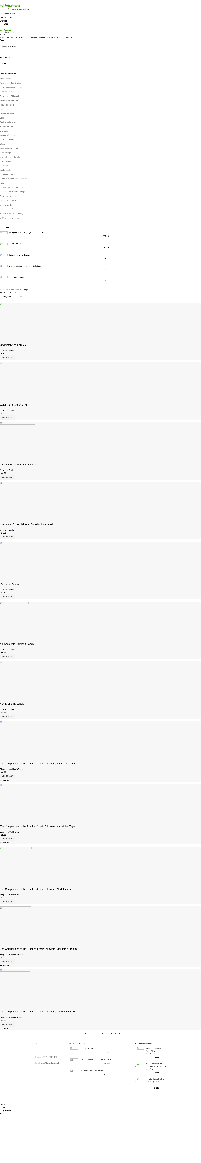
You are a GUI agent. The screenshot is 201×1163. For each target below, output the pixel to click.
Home (2, 290)
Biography (4, 118)
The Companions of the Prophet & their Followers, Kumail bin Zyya (37, 826)
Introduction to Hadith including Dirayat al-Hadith (155, 1081)
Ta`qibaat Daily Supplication (91, 1071)
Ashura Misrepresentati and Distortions (25, 266)
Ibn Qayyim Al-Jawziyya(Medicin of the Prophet (28, 233)
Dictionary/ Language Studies (12, 187)
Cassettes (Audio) (7, 174)
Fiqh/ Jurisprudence (8, 105)
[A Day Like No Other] (4, 246)
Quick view (9, 340)
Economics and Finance (10, 113)
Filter (4, 63)
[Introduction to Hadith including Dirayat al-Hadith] (140, 1084)
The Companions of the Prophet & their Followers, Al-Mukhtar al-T (37, 889)
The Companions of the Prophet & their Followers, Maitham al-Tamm (38, 948)
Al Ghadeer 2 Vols (87, 1048)
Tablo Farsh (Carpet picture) (11, 214)
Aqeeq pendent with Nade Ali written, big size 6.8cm (154, 1051)
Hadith (2, 109)
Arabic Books (5, 79)
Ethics (2, 144)
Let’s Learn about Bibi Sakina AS (18, 464)
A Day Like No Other (17, 244)
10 (120, 1033)
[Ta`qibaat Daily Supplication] (74, 1073)
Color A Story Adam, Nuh (14, 404)
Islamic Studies (6, 92)
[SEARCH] (198, 46)
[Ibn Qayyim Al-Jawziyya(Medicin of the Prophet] (4, 235)
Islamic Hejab (5, 161)
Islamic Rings (5, 153)
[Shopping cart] (0, 27)
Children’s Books (7, 140)
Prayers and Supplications (11, 83)
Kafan (2, 183)
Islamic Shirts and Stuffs (10, 157)
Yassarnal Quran (9, 584)
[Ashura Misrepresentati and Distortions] (4, 268)
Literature (4, 131)
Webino (126, 1099)
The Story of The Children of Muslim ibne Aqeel (26, 524)
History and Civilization (9, 127)
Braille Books (5, 170)
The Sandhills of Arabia (19, 277)
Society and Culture (8, 122)
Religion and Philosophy (10, 96)
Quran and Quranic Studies (11, 87)
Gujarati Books (6, 205)
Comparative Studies (8, 200)
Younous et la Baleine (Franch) (17, 644)
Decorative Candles (8, 196)
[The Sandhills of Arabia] (4, 280)
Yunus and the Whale (12, 703)
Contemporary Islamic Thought (12, 192)
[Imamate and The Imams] (4, 257)
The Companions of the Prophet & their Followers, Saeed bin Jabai (37, 763)
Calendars (4, 166)
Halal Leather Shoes (8, 209)
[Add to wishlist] (15, 340)
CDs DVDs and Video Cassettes (13, 179)
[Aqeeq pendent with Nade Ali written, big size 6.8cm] (140, 1053)
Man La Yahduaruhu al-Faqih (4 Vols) (95, 1060)
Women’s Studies (7, 135)
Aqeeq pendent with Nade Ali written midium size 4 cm (156, 1066)
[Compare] (3, 340)
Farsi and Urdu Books (9, 148)
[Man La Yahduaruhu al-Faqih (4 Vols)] (74, 1062)
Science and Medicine (9, 100)
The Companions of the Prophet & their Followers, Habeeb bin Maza (38, 1011)
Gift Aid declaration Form (10, 218)
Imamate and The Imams (19, 255)
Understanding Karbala (13, 345)
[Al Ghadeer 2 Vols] (74, 1051)
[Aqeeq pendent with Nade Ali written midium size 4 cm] (140, 1068)
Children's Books (14, 290)
